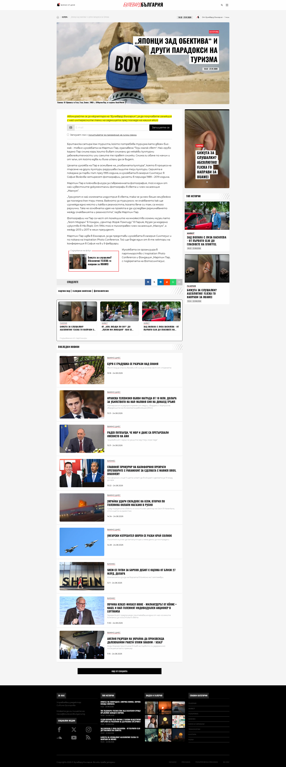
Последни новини (68, 346)
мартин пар (64, 290)
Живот (191, 709)
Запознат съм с (103, 135)
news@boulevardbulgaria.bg (71, 714)
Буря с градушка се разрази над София (132, 364)
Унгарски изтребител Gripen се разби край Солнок (139, 536)
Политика (193, 714)
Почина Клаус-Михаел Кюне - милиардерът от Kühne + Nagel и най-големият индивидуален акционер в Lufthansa (142, 608)
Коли (190, 740)
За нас (61, 695)
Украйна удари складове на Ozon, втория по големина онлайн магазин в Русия (136, 503)
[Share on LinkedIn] (160, 282)
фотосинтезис (101, 290)
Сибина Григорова (66, 705)
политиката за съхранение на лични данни (112, 135)
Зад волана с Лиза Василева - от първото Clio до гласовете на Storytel (206, 240)
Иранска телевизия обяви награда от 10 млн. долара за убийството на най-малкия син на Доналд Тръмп (142, 400)
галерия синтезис (82, 290)
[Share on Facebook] (148, 282)
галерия (192, 703)
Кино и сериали (196, 724)
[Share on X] (154, 282)
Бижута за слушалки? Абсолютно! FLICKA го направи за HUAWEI (207, 164)
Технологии (194, 729)
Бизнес (192, 719)
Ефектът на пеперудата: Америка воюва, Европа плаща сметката (121, 703)
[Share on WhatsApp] (173, 282)
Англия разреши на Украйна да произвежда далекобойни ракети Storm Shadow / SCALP (135, 640)
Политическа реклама (206, 762)
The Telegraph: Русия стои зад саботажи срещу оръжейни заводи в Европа (121, 712)
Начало (172, 762)
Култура (214, 32)
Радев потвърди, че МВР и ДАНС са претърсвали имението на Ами (138, 434)
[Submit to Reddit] (167, 282)
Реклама (186, 762)
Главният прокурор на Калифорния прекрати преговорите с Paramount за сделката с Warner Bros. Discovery (141, 470)
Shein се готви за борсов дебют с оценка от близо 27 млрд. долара (141, 571)
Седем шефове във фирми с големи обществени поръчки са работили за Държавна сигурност (121, 721)
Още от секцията (119, 671)
